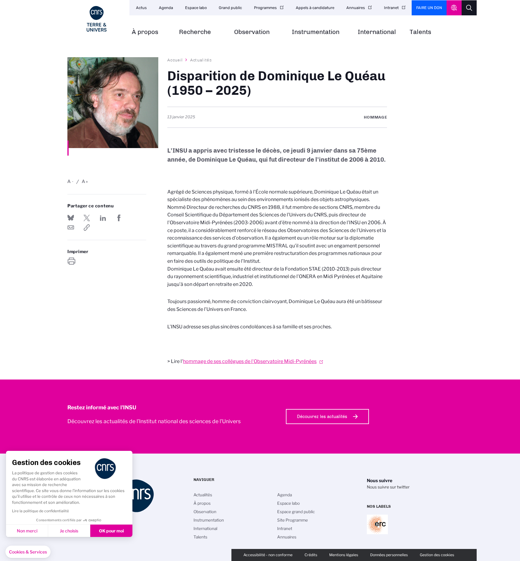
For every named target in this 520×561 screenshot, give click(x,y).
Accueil (175, 59)
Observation (252, 32)
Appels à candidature (315, 7)
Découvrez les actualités (322, 416)
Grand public (230, 7)
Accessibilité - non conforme (267, 555)
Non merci (27, 530)
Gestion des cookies (437, 555)
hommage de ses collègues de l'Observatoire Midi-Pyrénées (250, 361)
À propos (145, 32)
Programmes (265, 7)
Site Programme (292, 520)
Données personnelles (389, 555)
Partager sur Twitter (86, 218)
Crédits (311, 555)
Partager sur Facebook (119, 218)
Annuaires (355, 7)
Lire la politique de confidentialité (40, 511)
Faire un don (429, 7)
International (377, 32)
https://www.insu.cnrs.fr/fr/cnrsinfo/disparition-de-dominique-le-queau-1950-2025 (86, 227)
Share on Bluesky (70, 218)
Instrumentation (315, 32)
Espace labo (196, 7)
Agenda (166, 7)
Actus (141, 7)
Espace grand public (296, 511)
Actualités (201, 59)
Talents (420, 32)
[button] (28, 552)
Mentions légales (343, 555)
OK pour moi (111, 530)
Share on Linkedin (103, 218)
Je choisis (69, 530)
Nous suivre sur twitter (388, 487)
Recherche (195, 32)
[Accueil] (96, 19)
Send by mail (70, 227)
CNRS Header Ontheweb (454, 7)
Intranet (391, 7)
